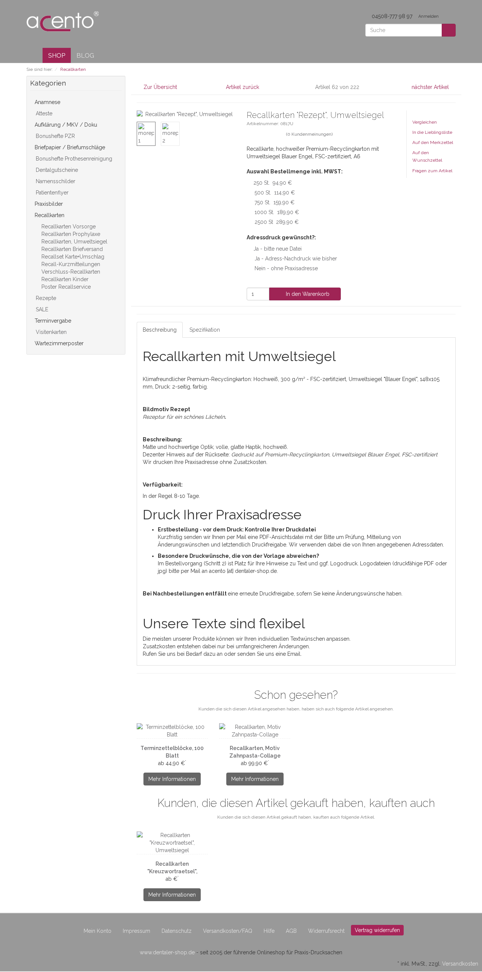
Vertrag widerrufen (377, 930)
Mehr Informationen (172, 779)
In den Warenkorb (306, 294)
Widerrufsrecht (326, 931)
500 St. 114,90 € (275, 193)
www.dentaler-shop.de (167, 952)
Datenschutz (177, 931)
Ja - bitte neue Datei (277, 249)
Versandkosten (460, 964)
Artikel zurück (242, 87)
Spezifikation (204, 330)
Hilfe (269, 931)
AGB (291, 931)
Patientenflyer (51, 193)
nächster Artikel (431, 87)
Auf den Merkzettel (432, 142)
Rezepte (45, 298)
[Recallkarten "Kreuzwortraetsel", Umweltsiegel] (172, 842)
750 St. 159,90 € (274, 202)
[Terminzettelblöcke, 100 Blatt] (172, 730)
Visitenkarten (50, 332)
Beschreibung (160, 330)
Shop (56, 55)
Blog (85, 55)
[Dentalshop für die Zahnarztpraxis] (62, 21)
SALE (41, 309)
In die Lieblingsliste (432, 132)
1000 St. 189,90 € (277, 212)
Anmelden (429, 16)
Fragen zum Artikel (432, 170)
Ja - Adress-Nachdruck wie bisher (296, 259)
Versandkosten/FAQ (227, 931)
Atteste (43, 113)
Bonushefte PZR (54, 136)
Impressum (136, 931)
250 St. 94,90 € (272, 183)
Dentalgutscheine (56, 170)
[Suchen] (449, 30)
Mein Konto (97, 931)
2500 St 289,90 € (277, 222)
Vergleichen (424, 122)
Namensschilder (54, 181)
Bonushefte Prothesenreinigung (73, 159)
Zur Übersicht (160, 87)
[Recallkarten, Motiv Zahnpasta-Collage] (254, 730)
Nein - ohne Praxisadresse (286, 268)
